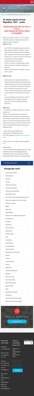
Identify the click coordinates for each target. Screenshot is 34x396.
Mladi (7, 206)
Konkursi (8, 179)
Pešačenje (9, 240)
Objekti (8, 255)
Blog (7, 289)
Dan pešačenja (10, 246)
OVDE (4, 143)
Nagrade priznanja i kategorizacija (15, 215)
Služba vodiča (10, 234)
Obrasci (8, 182)
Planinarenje (9, 243)
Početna (3, 14)
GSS (7, 237)
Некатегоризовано (11, 172)
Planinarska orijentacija (12, 191)
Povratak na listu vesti (10, 163)
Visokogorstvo (10, 218)
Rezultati (8, 221)
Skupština (8, 224)
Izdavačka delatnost (11, 270)
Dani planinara (10, 249)
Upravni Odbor (10, 227)
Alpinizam (9, 209)
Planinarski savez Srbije (19, 8)
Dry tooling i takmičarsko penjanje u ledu (17, 197)
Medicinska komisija (11, 292)
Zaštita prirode (10, 261)
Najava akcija (9, 286)
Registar (8, 273)
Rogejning (8, 295)
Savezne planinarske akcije (13, 298)
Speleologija (9, 212)
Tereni (7, 258)
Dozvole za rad (10, 276)
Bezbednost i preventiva (13, 252)
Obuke (7, 264)
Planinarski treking (11, 185)
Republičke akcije (11, 194)
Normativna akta (10, 280)
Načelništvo (9, 231)
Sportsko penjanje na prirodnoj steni (16, 200)
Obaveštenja (9, 176)
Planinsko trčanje (11, 203)
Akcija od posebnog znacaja (14, 301)
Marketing (9, 267)
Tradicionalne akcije (11, 188)
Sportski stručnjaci (11, 283)
